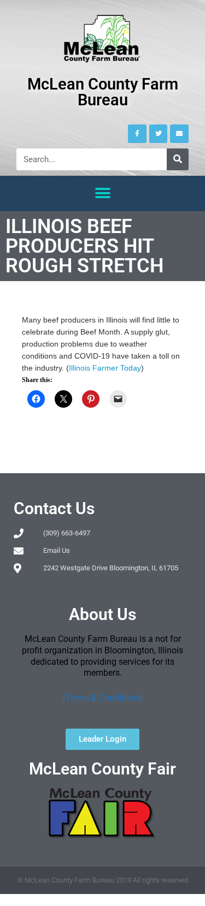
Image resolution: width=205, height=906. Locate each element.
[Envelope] (179, 133)
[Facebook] (137, 133)
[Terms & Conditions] (103, 698)
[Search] (178, 159)
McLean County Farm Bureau (102, 92)
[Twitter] (158, 133)
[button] (102, 193)
